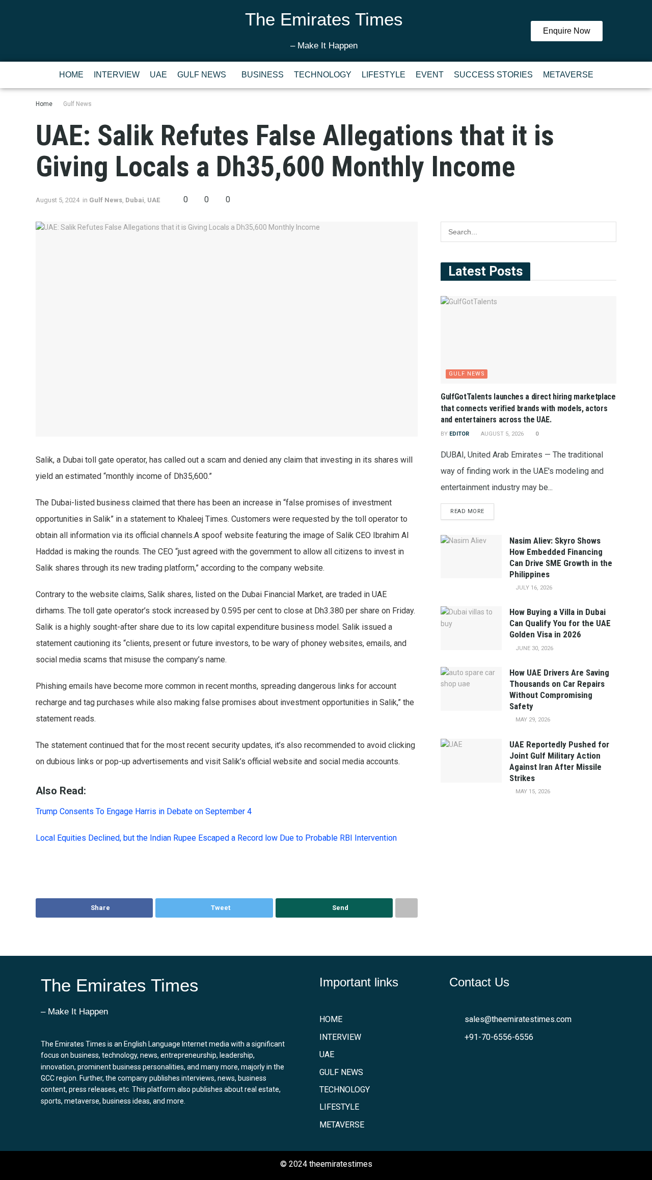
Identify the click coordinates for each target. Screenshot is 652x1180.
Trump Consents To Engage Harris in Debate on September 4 (144, 811)
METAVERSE (568, 74)
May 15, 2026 (532, 791)
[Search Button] (606, 232)
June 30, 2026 (533, 648)
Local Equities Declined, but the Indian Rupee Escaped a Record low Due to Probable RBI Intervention (216, 838)
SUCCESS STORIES (493, 74)
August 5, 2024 (57, 200)
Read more (467, 511)
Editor (459, 434)
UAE (158, 74)
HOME (71, 74)
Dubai (134, 200)
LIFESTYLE (383, 74)
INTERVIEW (117, 74)
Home (44, 104)
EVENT (430, 74)
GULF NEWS (201, 74)
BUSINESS (262, 74)
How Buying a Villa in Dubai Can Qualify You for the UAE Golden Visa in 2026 (560, 623)
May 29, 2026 (532, 719)
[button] (204, 75)
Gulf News (77, 104)
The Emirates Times (324, 19)
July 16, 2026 (533, 587)
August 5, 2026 (501, 434)
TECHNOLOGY (322, 74)
